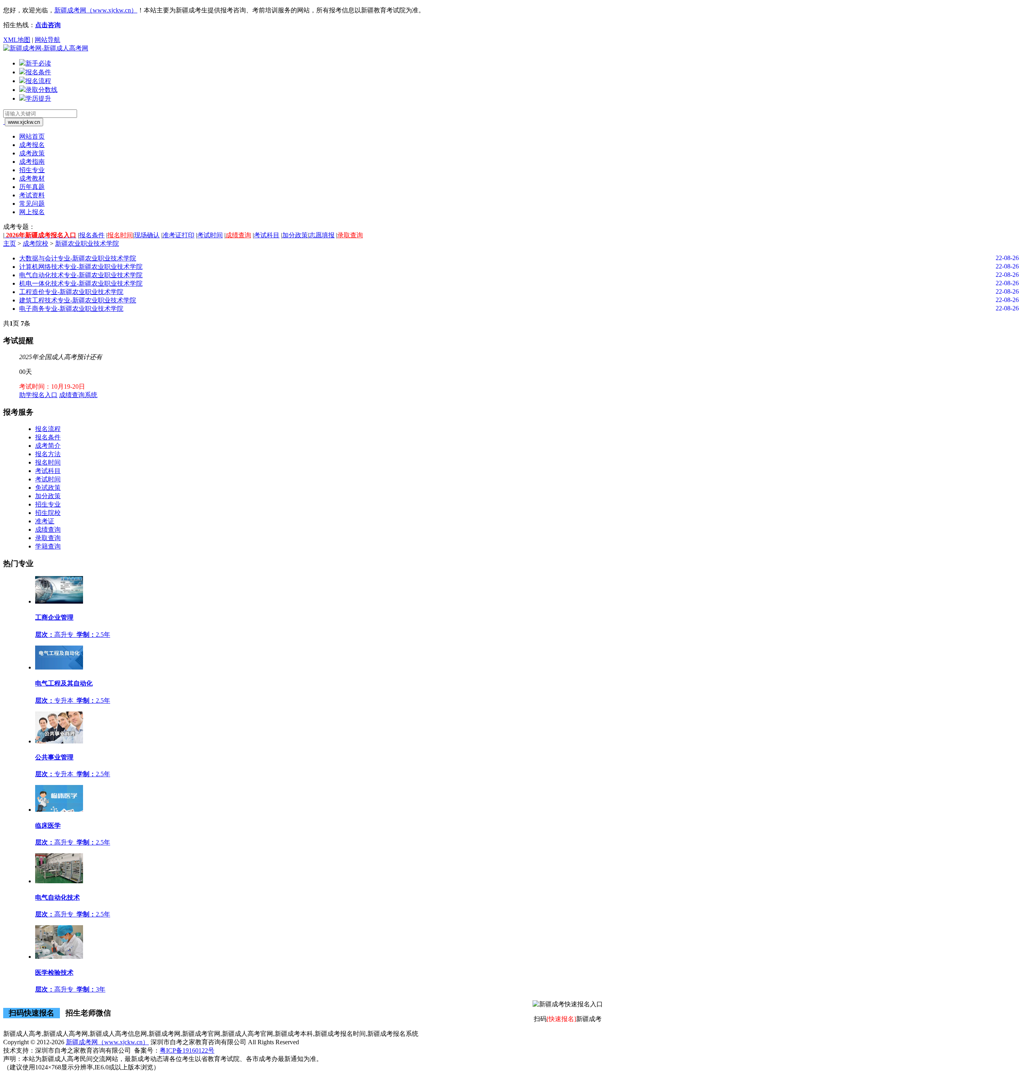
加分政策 (295, 235)
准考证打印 (178, 235)
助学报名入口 (38, 394)
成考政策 (32, 153)
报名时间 (120, 235)
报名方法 (48, 454)
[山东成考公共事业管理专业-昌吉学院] (59, 741)
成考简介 (48, 445)
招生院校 (48, 512)
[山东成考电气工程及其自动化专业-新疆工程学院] (59, 667)
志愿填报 (322, 235)
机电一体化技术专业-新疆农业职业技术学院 (81, 283)
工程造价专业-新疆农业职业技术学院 (71, 291)
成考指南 (32, 161)
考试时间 (210, 235)
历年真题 (32, 186)
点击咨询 (48, 25)
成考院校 (35, 243)
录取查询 (350, 235)
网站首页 (32, 136)
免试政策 (48, 487)
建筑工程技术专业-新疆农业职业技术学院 (77, 300)
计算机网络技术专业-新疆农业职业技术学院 (81, 266)
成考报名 (32, 144)
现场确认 (147, 235)
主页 (9, 243)
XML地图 (16, 39)
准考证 (44, 521)
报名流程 (48, 428)
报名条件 (92, 235)
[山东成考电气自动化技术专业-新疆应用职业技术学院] (59, 881)
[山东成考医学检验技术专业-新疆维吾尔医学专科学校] (59, 956)
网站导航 (47, 39)
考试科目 (266, 235)
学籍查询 (48, 546)
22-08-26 (1007, 257)
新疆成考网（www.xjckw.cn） (95, 10)
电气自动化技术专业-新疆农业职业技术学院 (81, 275)
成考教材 (32, 178)
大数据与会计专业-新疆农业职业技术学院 (77, 258)
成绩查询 (238, 235)
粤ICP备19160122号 (187, 1050)
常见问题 (32, 203)
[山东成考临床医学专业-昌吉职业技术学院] (59, 809)
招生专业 (32, 170)
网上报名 (32, 212)
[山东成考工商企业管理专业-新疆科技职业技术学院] (59, 601)
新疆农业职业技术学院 (87, 243)
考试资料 (32, 195)
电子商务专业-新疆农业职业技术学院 (71, 308)
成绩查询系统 (78, 394)
